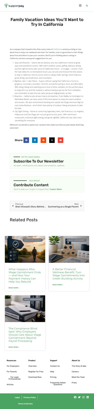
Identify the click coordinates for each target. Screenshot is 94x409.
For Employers (13, 366)
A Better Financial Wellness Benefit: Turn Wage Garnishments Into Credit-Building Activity (69, 274)
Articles (10, 384)
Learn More (56, 189)
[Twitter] (79, 397)
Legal (17, 397)
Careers (75, 371)
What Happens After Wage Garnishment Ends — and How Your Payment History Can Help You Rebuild (25, 275)
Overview (32, 366)
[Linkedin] (87, 397)
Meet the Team (78, 377)
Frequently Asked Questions (57, 383)
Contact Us (55, 366)
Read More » (14, 288)
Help (52, 371)
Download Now (34, 377)
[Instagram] (83, 397)
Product (31, 360)
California (57, 49)
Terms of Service (25, 404)
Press (74, 382)
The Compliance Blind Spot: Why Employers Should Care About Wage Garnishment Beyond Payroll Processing (25, 334)
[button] (56, 5)
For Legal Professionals (15, 378)
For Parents (12, 371)
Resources (11, 360)
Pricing (53, 377)
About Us (76, 360)
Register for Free (35, 371)
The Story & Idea (79, 366)
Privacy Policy (30, 397)
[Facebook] (75, 397)
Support (53, 360)
